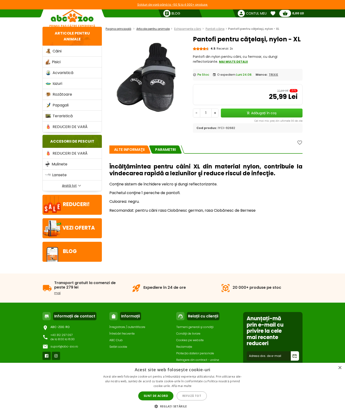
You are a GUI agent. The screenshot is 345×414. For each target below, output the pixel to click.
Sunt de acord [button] (156, 396)
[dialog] (172, 388)
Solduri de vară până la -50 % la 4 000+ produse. (172, 5)
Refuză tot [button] (191, 396)
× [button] (339, 368)
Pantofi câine (215, 29)
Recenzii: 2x (225, 49)
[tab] (129, 149)
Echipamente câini (187, 29)
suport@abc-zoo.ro (64, 346)
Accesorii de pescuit (72, 141)
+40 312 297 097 (61, 335)
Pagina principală (118, 29)
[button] (172, 406)
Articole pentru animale (153, 29)
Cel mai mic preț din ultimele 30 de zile (278, 121)
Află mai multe (182, 386)
